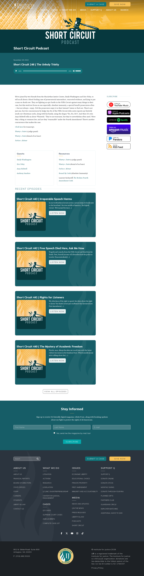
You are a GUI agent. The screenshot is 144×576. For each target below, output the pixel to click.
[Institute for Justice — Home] (24, 6)
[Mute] (74, 71)
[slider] (78, 71)
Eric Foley (21, 164)
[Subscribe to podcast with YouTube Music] (119, 104)
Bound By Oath (65, 173)
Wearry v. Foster (20, 131)
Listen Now (57, 213)
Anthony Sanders (23, 173)
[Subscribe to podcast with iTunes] (119, 112)
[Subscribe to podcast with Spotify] (119, 119)
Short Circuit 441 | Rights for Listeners (40, 297)
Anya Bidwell (22, 168)
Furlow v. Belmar (21, 140)
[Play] (16, 71)
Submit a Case (95, 4)
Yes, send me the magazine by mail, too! (73, 433)
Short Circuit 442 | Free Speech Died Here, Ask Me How (50, 248)
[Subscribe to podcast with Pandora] (119, 138)
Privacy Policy (98, 568)
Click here (19, 127)
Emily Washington (24, 159)
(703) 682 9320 (23, 556)
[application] (47, 71)
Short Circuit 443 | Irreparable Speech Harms (44, 199)
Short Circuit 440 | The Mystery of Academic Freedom (50, 346)
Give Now (120, 4)
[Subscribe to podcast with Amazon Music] (119, 129)
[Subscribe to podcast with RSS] (119, 146)
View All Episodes (55, 391)
